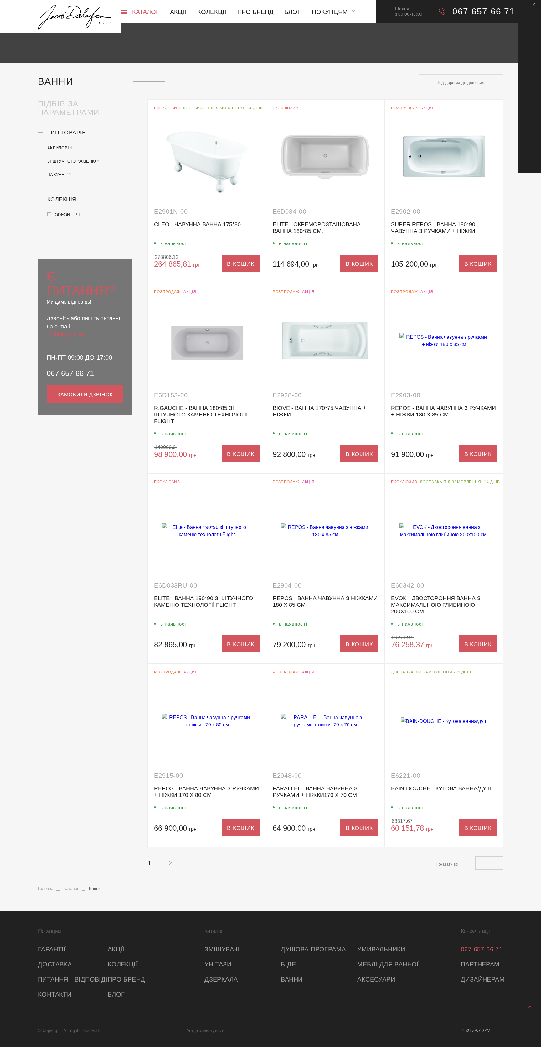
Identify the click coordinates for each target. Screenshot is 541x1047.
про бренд (126, 979)
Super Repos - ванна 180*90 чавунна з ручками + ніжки (433, 227)
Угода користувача (205, 1031)
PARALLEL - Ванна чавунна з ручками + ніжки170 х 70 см (315, 791)
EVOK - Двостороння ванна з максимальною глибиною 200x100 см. (436, 605)
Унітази (217, 964)
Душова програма (313, 949)
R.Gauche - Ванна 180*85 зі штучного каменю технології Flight (201, 414)
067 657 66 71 (70, 373)
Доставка (55, 964)
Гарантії (52, 949)
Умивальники (381, 949)
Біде (288, 964)
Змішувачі (222, 949)
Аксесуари (376, 979)
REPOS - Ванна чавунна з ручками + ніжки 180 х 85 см (443, 411)
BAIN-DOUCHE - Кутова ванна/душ (441, 788)
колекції (123, 964)
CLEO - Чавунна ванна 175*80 (197, 224)
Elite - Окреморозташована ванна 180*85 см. (317, 227)
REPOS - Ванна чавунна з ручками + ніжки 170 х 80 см (206, 791)
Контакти (54, 994)
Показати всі (447, 863)
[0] (530, 11)
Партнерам (480, 964)
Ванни (291, 979)
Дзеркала (221, 979)
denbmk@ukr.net (65, 334)
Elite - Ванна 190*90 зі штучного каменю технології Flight (203, 601)
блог (116, 994)
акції (116, 949)
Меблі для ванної (388, 964)
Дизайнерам (482, 979)
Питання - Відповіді (73, 979)
